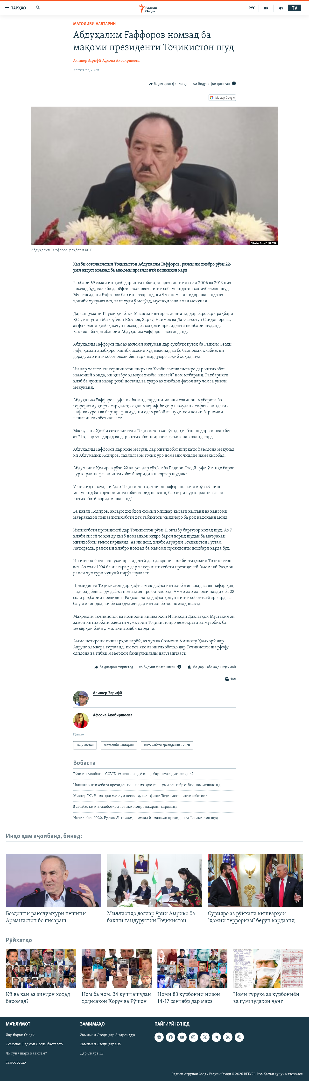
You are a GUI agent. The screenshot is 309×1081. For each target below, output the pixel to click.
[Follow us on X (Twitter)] (205, 1037)
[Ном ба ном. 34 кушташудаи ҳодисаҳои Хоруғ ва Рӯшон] (117, 968)
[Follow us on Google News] (159, 1037)
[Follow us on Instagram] (193, 1037)
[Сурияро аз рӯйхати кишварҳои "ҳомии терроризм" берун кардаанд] (255, 880)
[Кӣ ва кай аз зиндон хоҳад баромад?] (41, 968)
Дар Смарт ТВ (91, 1053)
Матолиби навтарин (94, 24)
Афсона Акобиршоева (121, 61)
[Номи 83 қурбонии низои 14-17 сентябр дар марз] (192, 968)
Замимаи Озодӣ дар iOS (100, 1044)
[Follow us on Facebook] (170, 1037)
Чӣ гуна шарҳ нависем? (26, 1053)
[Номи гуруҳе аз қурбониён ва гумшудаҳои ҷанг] (268, 968)
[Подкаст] (239, 1037)
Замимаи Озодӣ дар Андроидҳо (107, 1035)
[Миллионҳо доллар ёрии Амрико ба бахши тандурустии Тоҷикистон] (154, 880)
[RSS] (227, 1037)
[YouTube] (266, 8)
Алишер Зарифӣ (87, 61)
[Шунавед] (281, 8)
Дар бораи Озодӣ (20, 1035)
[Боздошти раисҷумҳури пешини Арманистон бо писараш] (53, 880)
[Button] (168, 84)
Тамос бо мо (16, 1063)
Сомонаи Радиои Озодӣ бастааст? (34, 1044)
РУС (252, 8)
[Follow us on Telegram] (216, 1037)
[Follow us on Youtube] (182, 1037)
